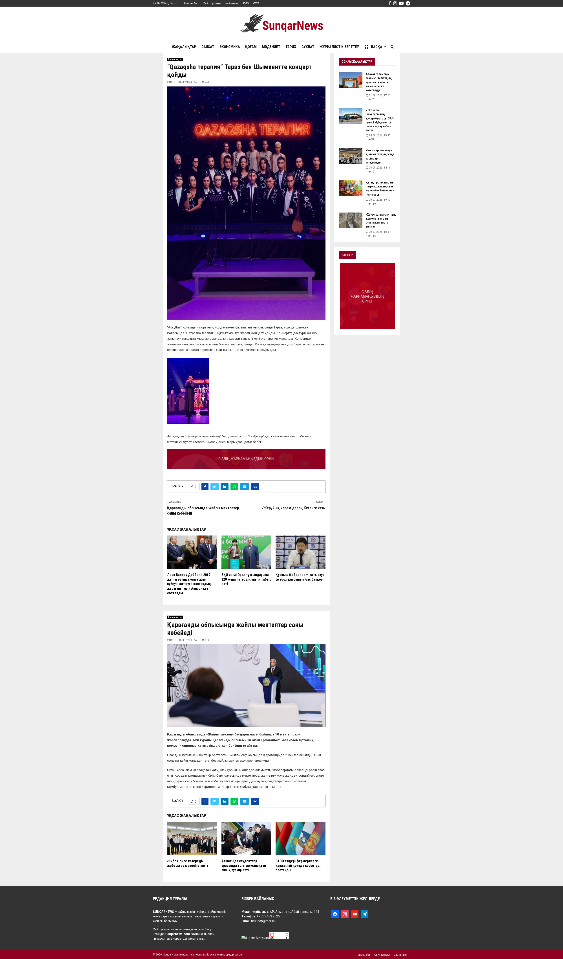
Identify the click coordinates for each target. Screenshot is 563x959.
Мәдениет (271, 46)
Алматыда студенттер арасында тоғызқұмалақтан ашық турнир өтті (243, 865)
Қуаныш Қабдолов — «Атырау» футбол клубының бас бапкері (300, 577)
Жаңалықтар (184, 46)
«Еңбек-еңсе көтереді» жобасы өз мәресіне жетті (188, 863)
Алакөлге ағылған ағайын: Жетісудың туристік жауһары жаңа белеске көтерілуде (379, 82)
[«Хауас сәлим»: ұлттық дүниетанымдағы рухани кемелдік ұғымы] (350, 220)
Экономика (229, 46)
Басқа (376, 46)
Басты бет (191, 3)
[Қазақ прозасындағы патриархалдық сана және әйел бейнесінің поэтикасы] (350, 188)
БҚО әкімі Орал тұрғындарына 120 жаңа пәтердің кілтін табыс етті (246, 579)
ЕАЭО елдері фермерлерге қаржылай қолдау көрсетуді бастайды (298, 865)
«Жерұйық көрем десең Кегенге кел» (293, 508)
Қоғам (251, 46)
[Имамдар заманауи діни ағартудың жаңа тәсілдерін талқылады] (350, 156)
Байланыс (232, 3)
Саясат (207, 46)
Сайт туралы (212, 3)
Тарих (290, 46)
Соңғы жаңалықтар (357, 61)
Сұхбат (308, 46)
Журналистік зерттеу (339, 46)
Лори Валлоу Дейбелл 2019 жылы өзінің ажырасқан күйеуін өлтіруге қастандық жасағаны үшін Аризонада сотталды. (189, 584)
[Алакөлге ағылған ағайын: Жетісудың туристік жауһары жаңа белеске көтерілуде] (350, 80)
